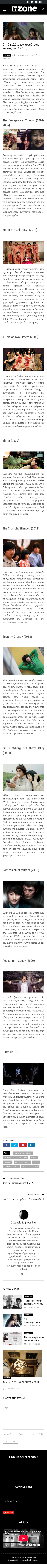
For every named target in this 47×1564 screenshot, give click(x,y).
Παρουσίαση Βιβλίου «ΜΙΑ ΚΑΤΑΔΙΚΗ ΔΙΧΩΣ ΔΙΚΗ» (34, 1340)
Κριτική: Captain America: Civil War (19, 1183)
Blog (12, 1557)
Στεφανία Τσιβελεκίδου (24, 55)
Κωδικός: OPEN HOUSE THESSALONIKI (21, 1382)
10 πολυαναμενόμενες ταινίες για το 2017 (33, 1322)
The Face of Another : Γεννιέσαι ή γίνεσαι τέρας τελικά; (34, 1303)
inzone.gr (23, 1560)
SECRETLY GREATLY (11, 1167)
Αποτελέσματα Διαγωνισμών (25, 1557)
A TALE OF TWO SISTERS (23, 1153)
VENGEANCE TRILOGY (30, 1167)
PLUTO (36, 1162)
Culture (7, 55)
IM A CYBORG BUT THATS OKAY (16, 1158)
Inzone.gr (9, 1470)
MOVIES (34, 1158)
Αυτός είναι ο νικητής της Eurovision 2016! (23, 1199)
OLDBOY (8, 1162)
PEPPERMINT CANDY (22, 1162)
